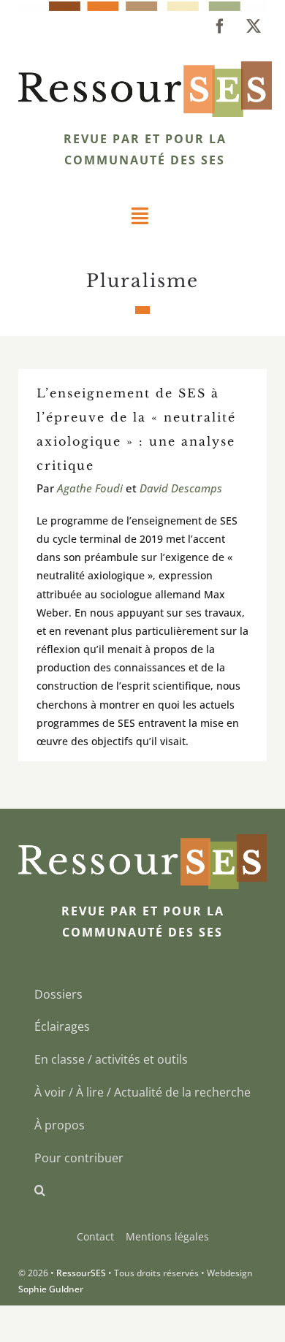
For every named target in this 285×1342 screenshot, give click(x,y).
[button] (142, 1190)
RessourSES (81, 1273)
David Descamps (181, 488)
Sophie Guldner (50, 1289)
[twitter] (253, 26)
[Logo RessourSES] (145, 67)
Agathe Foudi (90, 488)
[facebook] (220, 26)
